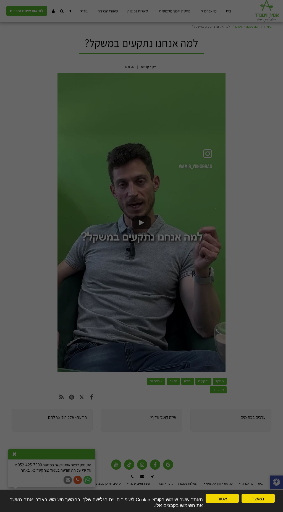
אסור (222, 498)
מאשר (258, 498)
